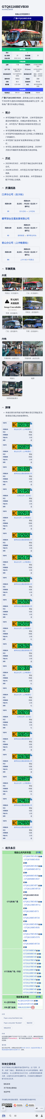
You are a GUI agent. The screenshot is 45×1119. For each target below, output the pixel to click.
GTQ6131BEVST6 (32, 937)
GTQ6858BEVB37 (32, 879)
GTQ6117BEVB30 (30, 902)
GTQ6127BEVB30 (31, 934)
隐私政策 (7, 1084)
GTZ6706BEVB (29, 950)
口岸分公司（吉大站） (13, 194)
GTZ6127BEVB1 (30, 983)
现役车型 (29, 1023)
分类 (3, 1014)
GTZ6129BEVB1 (30, 989)
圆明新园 (21, 235)
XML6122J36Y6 (24, 1007)
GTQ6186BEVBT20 (31, 944)
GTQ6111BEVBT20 (32, 889)
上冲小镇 (23, 260)
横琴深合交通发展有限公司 (16, 218)
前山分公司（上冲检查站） (16, 242)
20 (8, 211)
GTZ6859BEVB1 (30, 954)
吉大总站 (22, 211)
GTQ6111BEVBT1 (30, 885)
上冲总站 (31, 211)
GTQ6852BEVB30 (31, 866)
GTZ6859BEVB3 (30, 957)
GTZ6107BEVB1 (30, 963)
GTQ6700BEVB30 (32, 860)
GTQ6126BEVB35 (32, 928)
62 (8, 235)
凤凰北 (31, 260)
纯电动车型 (7, 1028)
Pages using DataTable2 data (13, 1018)
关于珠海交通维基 (10, 1088)
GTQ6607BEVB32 (31, 856)
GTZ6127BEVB (29, 980)
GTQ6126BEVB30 (31, 924)
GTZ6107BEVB (29, 960)
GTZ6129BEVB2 (30, 993)
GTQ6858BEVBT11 (32, 869)
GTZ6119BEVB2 (30, 973)
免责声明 (7, 1092)
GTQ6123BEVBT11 (32, 905)
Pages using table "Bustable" (13, 1023)
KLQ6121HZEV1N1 (26, 1004)
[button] (38, 852)
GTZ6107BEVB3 (30, 967)
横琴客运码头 (31, 235)
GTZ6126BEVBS (30, 976)
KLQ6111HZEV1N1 (26, 1001)
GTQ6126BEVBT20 (31, 918)
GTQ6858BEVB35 (31, 876)
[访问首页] (3, 1115)
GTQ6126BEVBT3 (31, 911)
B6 (8, 260)
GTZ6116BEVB (29, 970)
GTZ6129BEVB (29, 986)
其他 (41, 1038)
